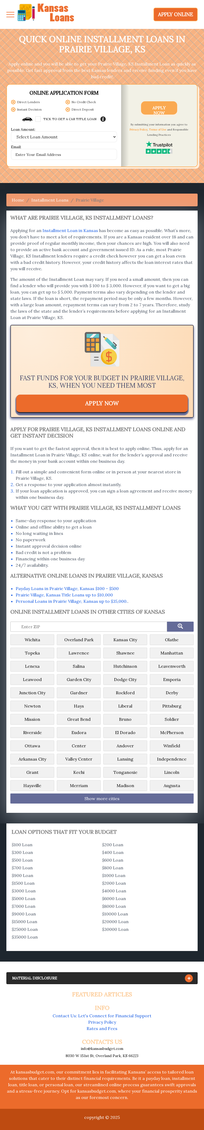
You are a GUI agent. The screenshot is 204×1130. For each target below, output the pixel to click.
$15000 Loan (24, 921)
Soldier (172, 719)
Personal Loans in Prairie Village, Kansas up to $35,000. (72, 601)
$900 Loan (22, 875)
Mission (32, 719)
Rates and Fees (102, 1028)
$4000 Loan (114, 890)
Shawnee (125, 653)
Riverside (32, 732)
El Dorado (125, 732)
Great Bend (79, 719)
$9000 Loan (24, 914)
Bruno (125, 719)
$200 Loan (112, 844)
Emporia (172, 679)
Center (79, 745)
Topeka (32, 653)
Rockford (125, 692)
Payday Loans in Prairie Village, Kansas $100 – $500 (67, 588)
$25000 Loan (25, 929)
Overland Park (79, 639)
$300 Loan (22, 852)
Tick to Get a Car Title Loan (69, 119)
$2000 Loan (114, 883)
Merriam (79, 785)
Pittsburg (171, 706)
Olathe (171, 639)
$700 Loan (22, 867)
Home (18, 200)
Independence (171, 759)
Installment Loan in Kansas (70, 230)
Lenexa (32, 666)
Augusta (172, 785)
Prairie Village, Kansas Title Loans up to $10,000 (64, 594)
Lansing (125, 759)
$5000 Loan (23, 898)
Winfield (171, 745)
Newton (32, 706)
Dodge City (125, 679)
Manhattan (171, 653)
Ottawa (32, 745)
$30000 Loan (115, 929)
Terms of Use (157, 129)
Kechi (78, 772)
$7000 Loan (23, 906)
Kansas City (125, 639)
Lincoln (171, 772)
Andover (125, 745)
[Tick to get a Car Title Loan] (103, 119)
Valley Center (78, 759)
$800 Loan (112, 867)
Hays (79, 706)
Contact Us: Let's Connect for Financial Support (102, 1015)
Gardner (79, 692)
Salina (79, 666)
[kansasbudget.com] (46, 14)
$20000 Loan (115, 921)
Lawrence (79, 653)
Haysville (32, 785)
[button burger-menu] (10, 14)
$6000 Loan (114, 898)
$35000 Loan (25, 937)
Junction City (32, 692)
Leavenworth (171, 666)
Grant (32, 772)
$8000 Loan (114, 906)
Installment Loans (50, 200)
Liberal (125, 706)
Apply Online (175, 14)
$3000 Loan (24, 890)
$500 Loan (22, 860)
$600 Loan (112, 860)
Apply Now (159, 110)
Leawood (32, 679)
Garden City (79, 679)
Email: (16, 147)
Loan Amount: (23, 130)
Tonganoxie (125, 772)
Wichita (32, 639)
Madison (125, 785)
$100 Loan (22, 844)
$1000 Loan (113, 875)
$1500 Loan (23, 883)
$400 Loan (113, 852)
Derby (172, 692)
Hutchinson (125, 666)
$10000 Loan (115, 914)
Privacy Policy (138, 129)
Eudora (78, 732)
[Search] (180, 627)
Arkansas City (32, 759)
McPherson (172, 732)
